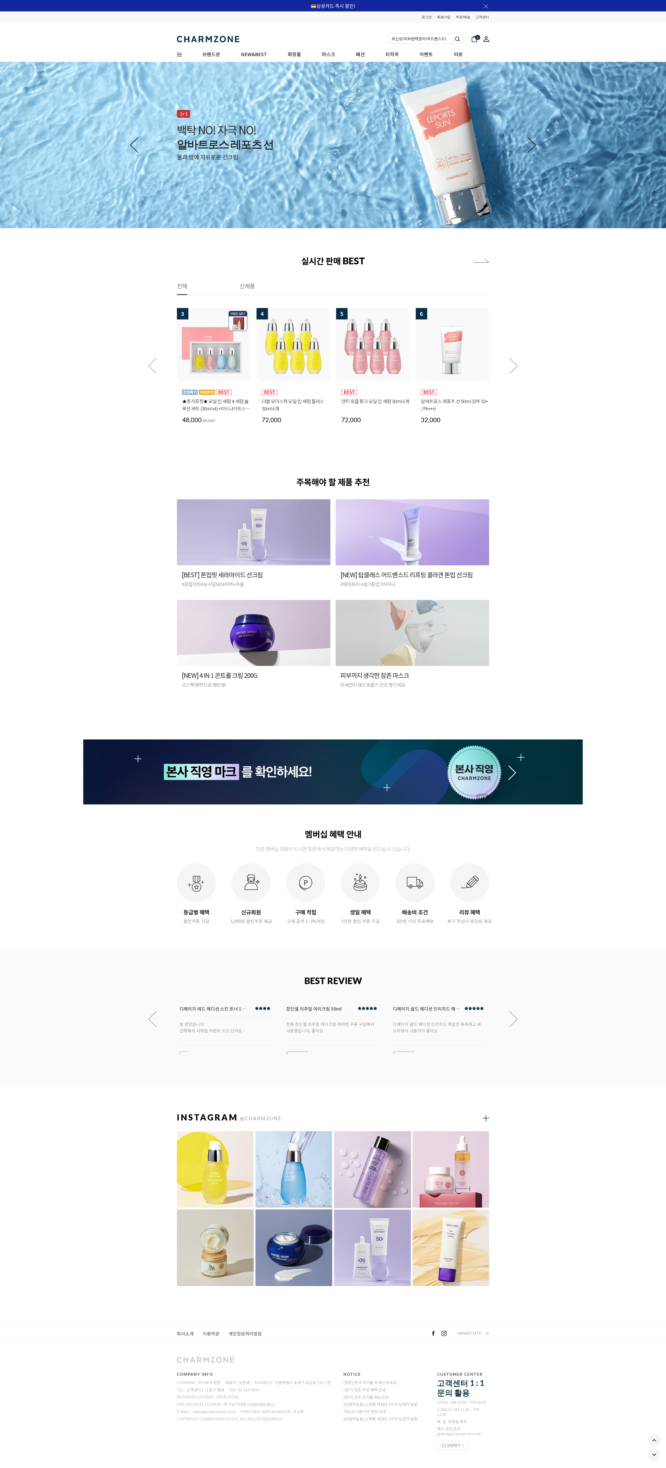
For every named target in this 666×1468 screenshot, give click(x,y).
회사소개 (185, 1333)
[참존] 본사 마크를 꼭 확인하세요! (370, 1382)
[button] (532, 145)
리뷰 (458, 54)
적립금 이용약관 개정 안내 (364, 1411)
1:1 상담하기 (450, 1445)
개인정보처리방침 (245, 1333)
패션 (360, 54)
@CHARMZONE (260, 1118)
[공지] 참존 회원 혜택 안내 (364, 1389)
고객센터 (482, 17)
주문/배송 (463, 17)
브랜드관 (211, 54)
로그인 (427, 17)
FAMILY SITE (469, 1333)
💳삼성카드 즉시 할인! (333, 5)
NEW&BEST (254, 54)
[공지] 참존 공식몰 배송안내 (365, 1397)
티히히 (392, 54)
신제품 (247, 285)
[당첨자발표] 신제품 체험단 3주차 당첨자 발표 (380, 1419)
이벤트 (426, 54)
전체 (182, 285)
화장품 (294, 54)
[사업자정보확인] (261, 1404)
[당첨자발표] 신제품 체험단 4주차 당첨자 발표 (380, 1404)
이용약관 (211, 1333)
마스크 (328, 54)
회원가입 (444, 17)
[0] (474, 38)
